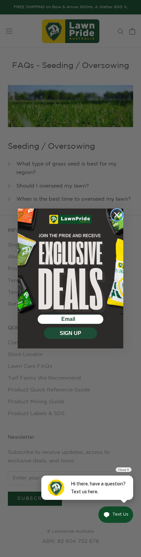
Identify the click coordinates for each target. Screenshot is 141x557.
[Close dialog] (117, 215)
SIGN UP (70, 333)
